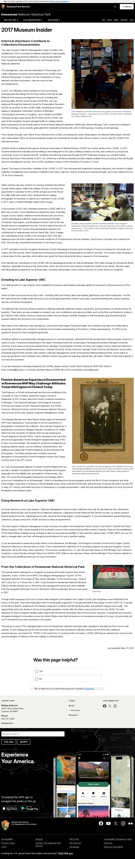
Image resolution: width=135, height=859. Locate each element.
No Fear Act (75, 843)
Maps (116, 20)
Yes (41, 671)
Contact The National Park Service (48, 844)
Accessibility (7, 839)
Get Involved (53, 20)
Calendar (124, 20)
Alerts (109, 20)
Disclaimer (74, 847)
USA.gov (108, 843)
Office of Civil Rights (113, 847)
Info (103, 20)
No (40, 678)
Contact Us (7, 723)
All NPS (24, 742)
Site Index (75, 710)
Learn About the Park (32, 20)
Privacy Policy (8, 843)
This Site (8, 742)
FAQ (72, 706)
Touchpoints (89, 688)
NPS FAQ (74, 839)
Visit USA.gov (65, 853)
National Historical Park (25, 14)
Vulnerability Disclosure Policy (118, 839)
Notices (39, 839)
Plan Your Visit (10, 20)
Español (74, 715)
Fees (132, 20)
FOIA (3, 847)
